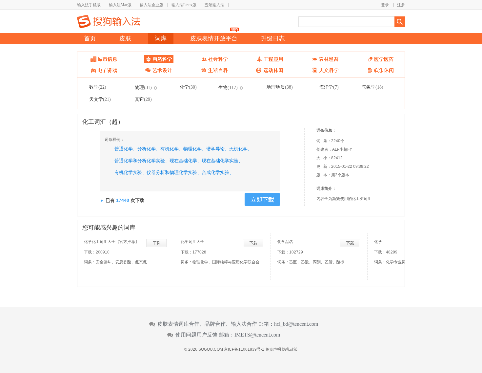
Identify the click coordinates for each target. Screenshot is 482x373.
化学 (188, 87)
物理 (143, 87)
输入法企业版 (151, 5)
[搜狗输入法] (108, 21)
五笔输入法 (214, 5)
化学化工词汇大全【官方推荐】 (111, 241)
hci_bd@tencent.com (296, 324)
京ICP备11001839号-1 (244, 349)
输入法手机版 (89, 5)
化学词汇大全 (192, 241)
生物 (228, 87)
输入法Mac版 (120, 5)
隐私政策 (290, 349)
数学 (97, 87)
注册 (401, 5)
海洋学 (329, 87)
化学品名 (285, 241)
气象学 (372, 87)
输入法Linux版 (183, 5)
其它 (143, 99)
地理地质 (280, 87)
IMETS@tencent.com (257, 335)
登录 (385, 5)
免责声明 (273, 349)
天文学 (100, 99)
